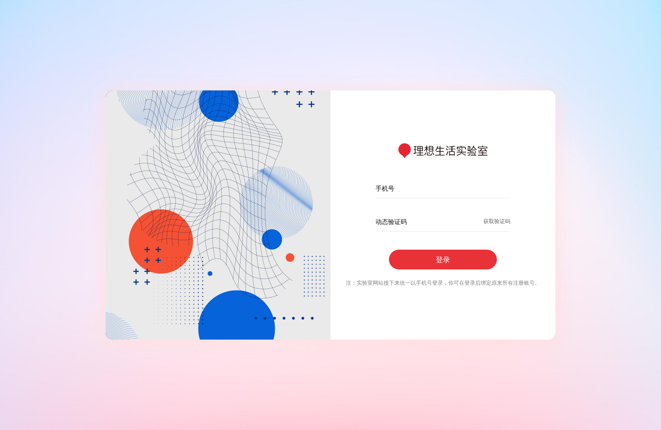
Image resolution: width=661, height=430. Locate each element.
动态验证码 (391, 221)
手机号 (384, 188)
